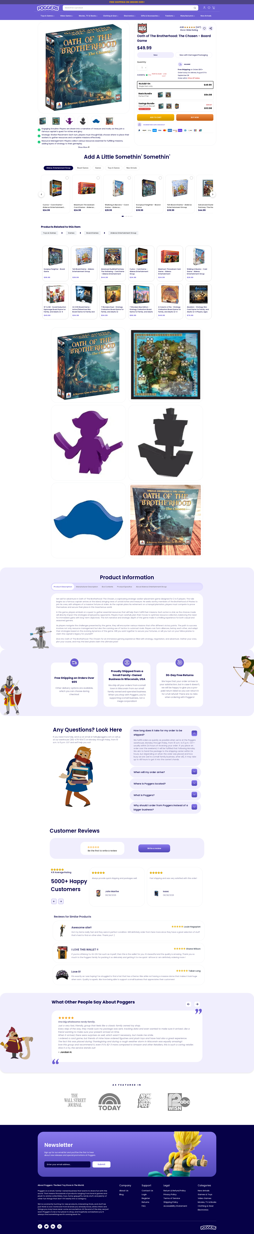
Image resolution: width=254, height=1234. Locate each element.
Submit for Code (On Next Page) (127, 648)
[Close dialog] (153, 582)
